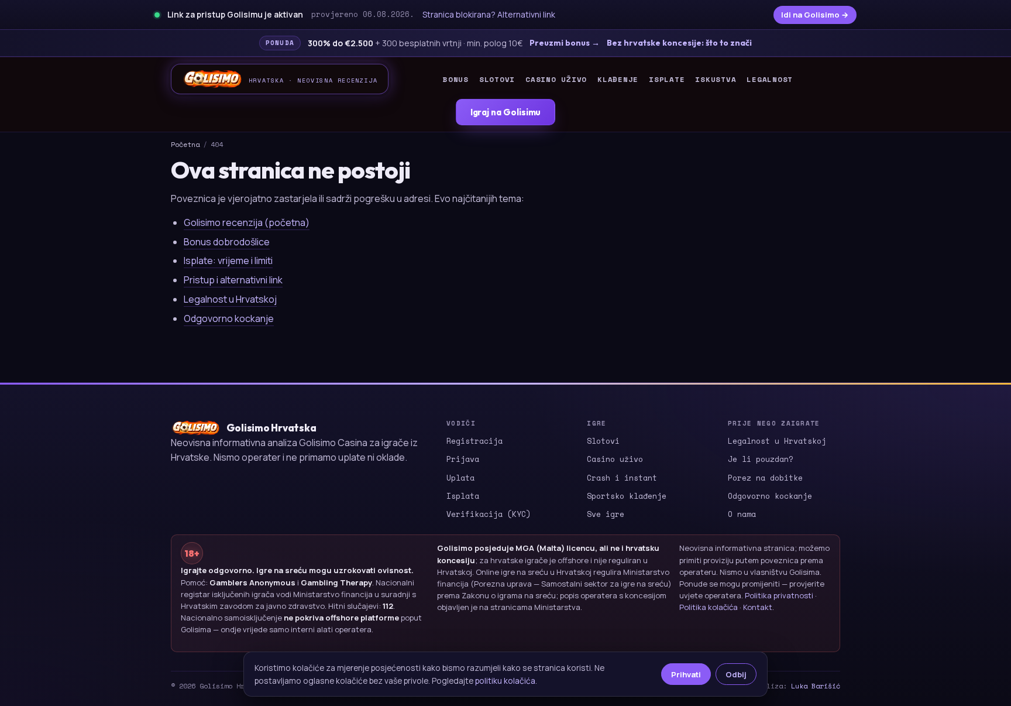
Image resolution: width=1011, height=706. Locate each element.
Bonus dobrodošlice (227, 241)
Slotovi (497, 79)
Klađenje (617, 79)
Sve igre (605, 514)
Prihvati (686, 674)
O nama (742, 514)
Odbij (736, 674)
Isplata (462, 496)
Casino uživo (556, 79)
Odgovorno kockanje (229, 318)
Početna (185, 144)
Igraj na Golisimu (505, 112)
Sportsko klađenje (626, 496)
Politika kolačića (708, 607)
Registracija (474, 441)
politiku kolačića (505, 680)
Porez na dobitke (765, 478)
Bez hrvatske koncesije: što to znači (679, 42)
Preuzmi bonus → (564, 42)
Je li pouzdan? (760, 459)
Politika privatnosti (779, 595)
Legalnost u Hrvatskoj (230, 299)
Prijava (462, 459)
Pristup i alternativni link (233, 279)
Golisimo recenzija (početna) (247, 222)
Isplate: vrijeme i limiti (228, 260)
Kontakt (757, 607)
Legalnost (770, 79)
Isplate (667, 79)
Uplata (460, 478)
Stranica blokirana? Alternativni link (488, 14)
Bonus (456, 79)
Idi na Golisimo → (815, 14)
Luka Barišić (815, 686)
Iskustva (715, 79)
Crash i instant (622, 478)
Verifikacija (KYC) (488, 514)
